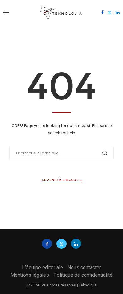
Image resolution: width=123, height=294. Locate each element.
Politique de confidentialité (83, 275)
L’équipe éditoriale (42, 267)
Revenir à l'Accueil (62, 179)
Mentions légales (29, 275)
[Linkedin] (117, 12)
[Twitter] (109, 12)
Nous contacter (84, 267)
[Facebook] (102, 12)
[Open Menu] (6, 12)
